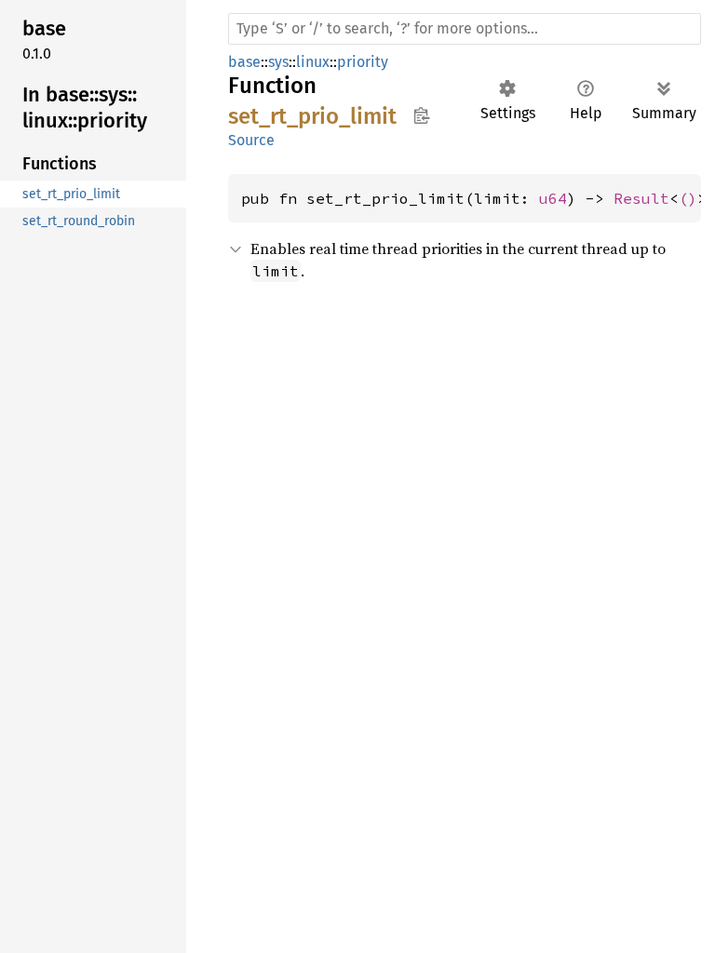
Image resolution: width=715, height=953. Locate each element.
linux (313, 62)
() (688, 198)
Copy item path (421, 115)
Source (251, 140)
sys (278, 62)
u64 (553, 198)
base (244, 62)
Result (641, 198)
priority (362, 62)
